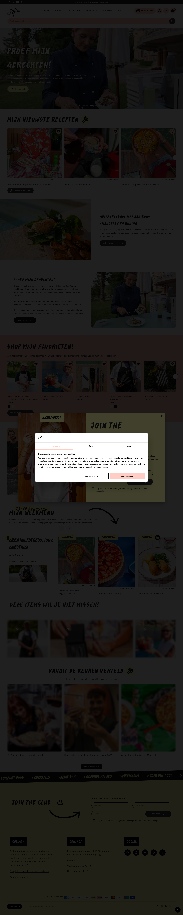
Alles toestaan (127, 476)
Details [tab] (92, 446)
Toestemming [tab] (54, 446)
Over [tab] (129, 446)
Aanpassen (90, 476)
